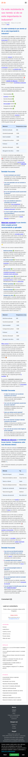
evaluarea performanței (9, 209)
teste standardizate (15, 204)
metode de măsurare (11, 81)
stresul (22, 563)
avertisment (14, 718)
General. (5, 627)
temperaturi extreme (8, 279)
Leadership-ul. (6, 629)
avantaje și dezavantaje (7, 530)
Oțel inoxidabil (6, 103)
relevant (10, 57)
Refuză (5, 754)
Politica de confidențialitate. (14, 715)
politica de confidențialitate (8, 751)
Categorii (14, 710)
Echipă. (14, 726)
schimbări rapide (19, 234)
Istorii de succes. (7, 633)
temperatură (4, 40)
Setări (23, 754)
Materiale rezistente (8, 222)
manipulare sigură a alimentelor (10, 274)
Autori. (14, 713)
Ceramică (5, 96)
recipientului (4, 67)
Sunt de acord (14, 754)
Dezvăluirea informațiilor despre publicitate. (14, 737)
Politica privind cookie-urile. (14, 734)
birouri (9, 510)
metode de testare (11, 587)
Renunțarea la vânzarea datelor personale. (14, 739)
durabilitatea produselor (20, 82)
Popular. (14, 711)
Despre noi (14, 724)
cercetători (13, 538)
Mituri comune (5, 343)
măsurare (23, 163)
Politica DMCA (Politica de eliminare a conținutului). (14, 735)
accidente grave (17, 69)
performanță (20, 281)
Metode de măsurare (9, 440)
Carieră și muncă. (7, 631)
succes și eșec (21, 162)
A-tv (3, 2)
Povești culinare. (6, 636)
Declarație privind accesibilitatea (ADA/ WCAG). (14, 741)
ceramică (17, 115)
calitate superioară (19, 541)
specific (17, 499)
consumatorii (23, 384)
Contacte (14, 728)
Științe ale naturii (6, 638)
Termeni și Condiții (14, 716)
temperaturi (6, 263)
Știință (7, 24)
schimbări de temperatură (9, 272)
